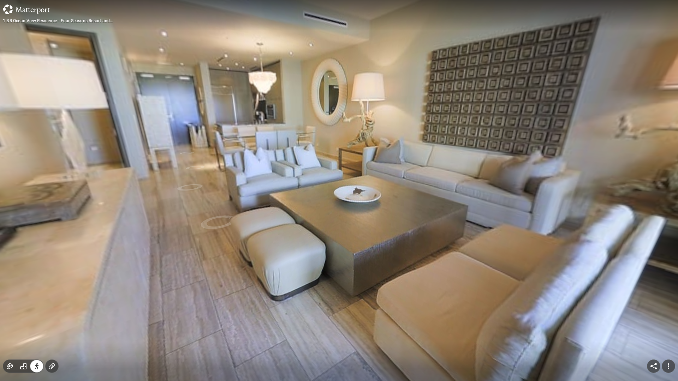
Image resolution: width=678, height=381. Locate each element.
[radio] (10, 366)
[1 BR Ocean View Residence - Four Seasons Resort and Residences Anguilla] (339, 190)
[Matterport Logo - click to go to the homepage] (26, 9)
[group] (23, 366)
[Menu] (668, 366)
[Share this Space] (653, 366)
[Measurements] (52, 366)
